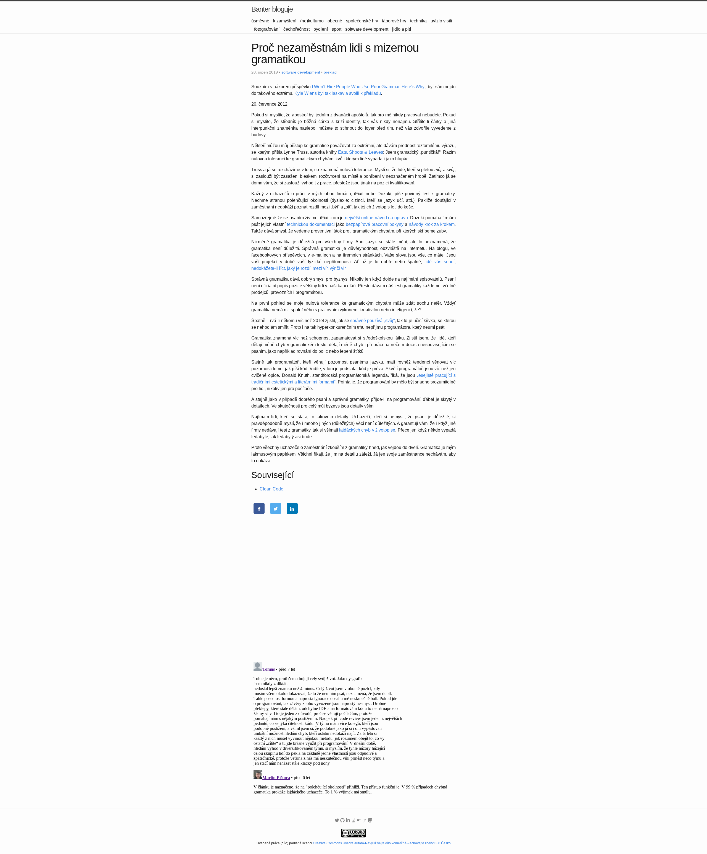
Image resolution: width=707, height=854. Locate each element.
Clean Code (271, 489)
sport (336, 29)
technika (418, 21)
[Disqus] (353, 585)
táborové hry (394, 21)
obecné (335, 21)
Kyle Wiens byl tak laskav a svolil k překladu (337, 93)
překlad (330, 72)
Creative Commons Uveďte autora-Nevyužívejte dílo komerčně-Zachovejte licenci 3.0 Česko (382, 843)
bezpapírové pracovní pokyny (375, 224)
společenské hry (362, 21)
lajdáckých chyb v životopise (367, 430)
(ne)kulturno (312, 21)
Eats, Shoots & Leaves (360, 152)
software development (366, 29)
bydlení (320, 29)
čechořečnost (296, 29)
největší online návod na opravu (376, 217)
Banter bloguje (272, 9)
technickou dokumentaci (311, 224)
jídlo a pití (401, 29)
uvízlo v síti (441, 21)
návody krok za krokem (432, 224)
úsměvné (260, 21)
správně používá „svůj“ (372, 320)
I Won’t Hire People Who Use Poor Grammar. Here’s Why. (368, 86)
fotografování (266, 29)
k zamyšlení (284, 21)
